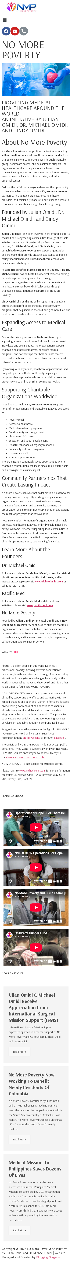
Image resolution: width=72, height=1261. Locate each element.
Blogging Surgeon (48, 1257)
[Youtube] (14, 31)
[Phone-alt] (23, 31)
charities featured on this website (25, 757)
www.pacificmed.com (40, 605)
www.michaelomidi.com (49, 581)
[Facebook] (6, 31)
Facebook (59, 737)
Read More (19, 1051)
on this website (31, 737)
